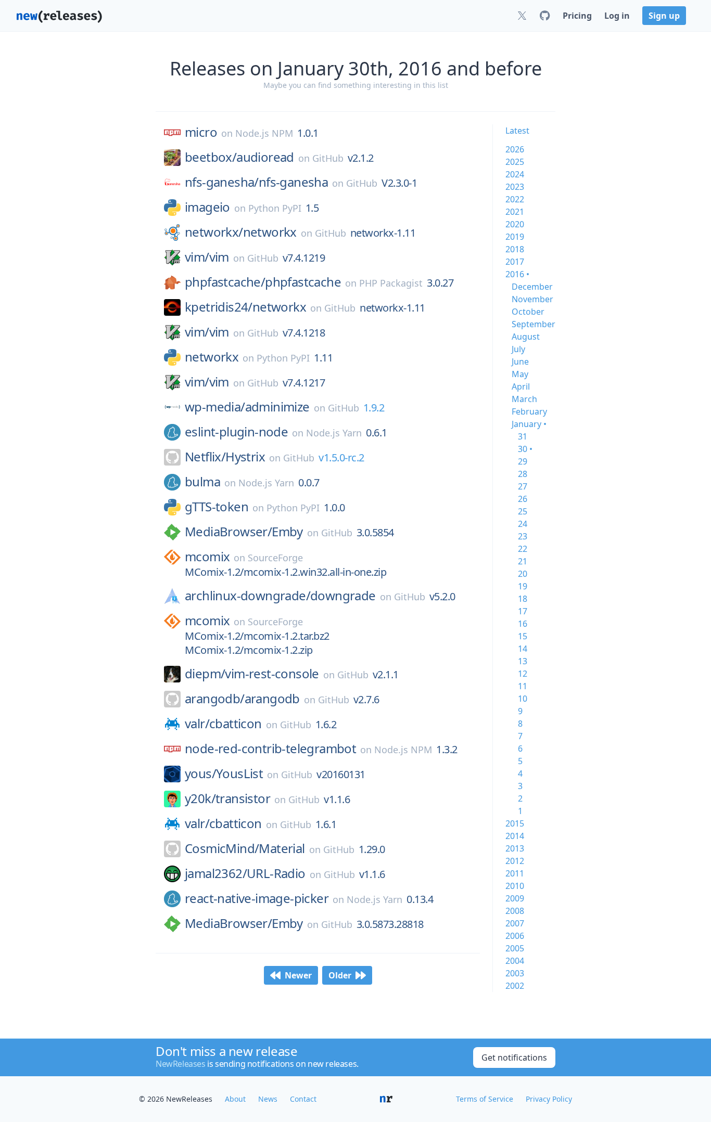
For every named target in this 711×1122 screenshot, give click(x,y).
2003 (514, 973)
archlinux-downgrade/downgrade (280, 595)
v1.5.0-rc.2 (341, 457)
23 (522, 536)
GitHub (328, 158)
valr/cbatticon (223, 723)
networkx (211, 357)
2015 (514, 823)
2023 (514, 186)
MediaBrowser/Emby (244, 531)
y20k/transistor (227, 798)
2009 (514, 898)
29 (522, 461)
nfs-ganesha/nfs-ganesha (256, 182)
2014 (514, 836)
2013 (514, 848)
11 (522, 686)
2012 (514, 861)
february (529, 411)
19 (522, 586)
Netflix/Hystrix (225, 457)
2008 (514, 911)
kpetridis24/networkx (245, 307)
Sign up (664, 15)
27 (522, 486)
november (532, 299)
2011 (514, 873)
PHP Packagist (391, 283)
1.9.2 (374, 408)
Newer (298, 975)
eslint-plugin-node (236, 432)
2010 (514, 886)
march (524, 399)
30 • (525, 449)
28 (522, 474)
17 (522, 611)
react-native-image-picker (256, 898)
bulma (202, 481)
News (267, 1099)
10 (522, 698)
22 (522, 548)
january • (529, 424)
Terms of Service (484, 1099)
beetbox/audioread (239, 157)
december (532, 286)
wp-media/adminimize (247, 407)
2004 (514, 960)
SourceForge (275, 557)
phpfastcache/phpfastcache (263, 282)
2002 (514, 985)
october (528, 311)
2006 (514, 936)
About (235, 1099)
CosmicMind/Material (245, 848)
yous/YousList (224, 773)
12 (522, 673)
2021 (514, 211)
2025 (514, 161)
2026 (514, 149)
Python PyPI (274, 208)
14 (522, 648)
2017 (514, 261)
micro (201, 132)
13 (522, 661)
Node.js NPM (264, 133)
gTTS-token (216, 506)
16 (522, 623)
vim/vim (207, 257)
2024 (514, 174)
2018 (514, 249)
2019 (514, 236)
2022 (514, 199)
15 (522, 636)
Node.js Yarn (334, 433)
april (521, 386)
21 (522, 561)
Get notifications (514, 1057)
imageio (207, 207)
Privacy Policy (549, 1099)
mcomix (207, 556)
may (520, 374)
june (520, 361)
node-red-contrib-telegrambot (270, 748)
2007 (514, 923)
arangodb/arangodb (242, 698)
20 (522, 573)
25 (522, 511)
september (533, 324)
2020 (514, 224)
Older (339, 975)
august (526, 336)
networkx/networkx (241, 232)
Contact (303, 1099)
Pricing (577, 15)
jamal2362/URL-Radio (245, 873)
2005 (514, 948)
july (518, 349)
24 (522, 524)
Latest (517, 130)
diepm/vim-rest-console (252, 673)
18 (522, 598)
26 (522, 499)
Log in (617, 15)
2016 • (517, 274)
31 (522, 436)
